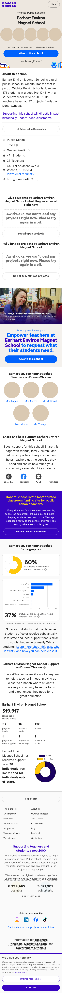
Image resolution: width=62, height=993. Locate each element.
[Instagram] (17, 920)
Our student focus (39, 813)
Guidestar (52, 878)
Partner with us (10, 823)
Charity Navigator (31, 878)
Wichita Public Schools (31, 12)
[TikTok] (45, 920)
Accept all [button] (31, 987)
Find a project (9, 809)
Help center (31, 799)
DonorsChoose (9, 4)
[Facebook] (36, 920)
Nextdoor (53, 482)
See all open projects (31, 233)
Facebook (24, 482)
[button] (8, 478)
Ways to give (9, 838)
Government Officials (31, 948)
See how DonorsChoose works (31, 531)
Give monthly (9, 813)
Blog (33, 828)
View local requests (20, 174)
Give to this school (31, 53)
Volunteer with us (11, 833)
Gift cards (8, 818)
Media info (36, 833)
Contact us (36, 838)
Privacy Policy (21, 972)
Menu (54, 4)
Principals (15, 944)
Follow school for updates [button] (33, 129)
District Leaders (35, 944)
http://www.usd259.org (22, 179)
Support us (8, 828)
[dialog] (31, 973)
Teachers (41, 940)
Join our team (37, 818)
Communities (37, 823)
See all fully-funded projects (31, 276)
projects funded (45, 887)
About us (35, 809)
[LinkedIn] (26, 920)
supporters (16, 887)
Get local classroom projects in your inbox (31, 927)
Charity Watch (12, 878)
